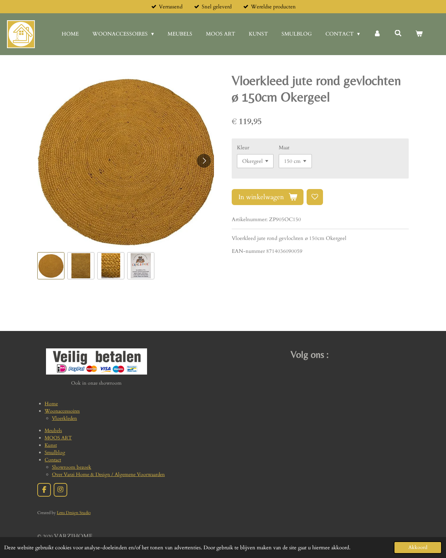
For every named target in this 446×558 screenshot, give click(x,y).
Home (51, 403)
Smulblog (55, 452)
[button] (50, 265)
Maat (284, 147)
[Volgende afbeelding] (204, 161)
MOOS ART (58, 438)
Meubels (53, 430)
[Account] (377, 34)
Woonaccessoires (62, 411)
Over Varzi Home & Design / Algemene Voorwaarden (108, 474)
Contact (53, 460)
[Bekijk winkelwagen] (419, 34)
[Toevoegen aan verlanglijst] (315, 197)
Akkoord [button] (417, 547)
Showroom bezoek (71, 467)
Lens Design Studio (74, 512)
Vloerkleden (64, 418)
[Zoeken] (398, 33)
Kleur (243, 147)
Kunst (51, 445)
